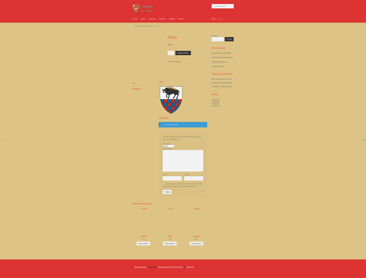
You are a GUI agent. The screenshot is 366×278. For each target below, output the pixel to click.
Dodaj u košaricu (183, 53)
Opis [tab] (133, 83)
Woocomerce (179, 267)
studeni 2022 (215, 105)
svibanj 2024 (215, 99)
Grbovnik (142, 26)
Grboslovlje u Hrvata (218, 66)
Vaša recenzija (168, 149)
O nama (134, 19)
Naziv (165, 175)
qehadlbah (215, 82)
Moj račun (162, 19)
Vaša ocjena (167, 144)
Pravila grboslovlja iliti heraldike (221, 53)
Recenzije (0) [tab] (136, 89)
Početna (136, 26)
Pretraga (215, 36)
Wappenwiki (190, 267)
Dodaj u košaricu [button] (143, 243)
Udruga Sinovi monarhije (166, 267)
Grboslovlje (152, 19)
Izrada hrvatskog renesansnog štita (222, 57)
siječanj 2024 (215, 101)
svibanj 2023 (215, 103)
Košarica (181, 19)
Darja (213, 79)
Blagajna (172, 19)
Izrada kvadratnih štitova (219, 62)
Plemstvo (149, 26)
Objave (143, 19)
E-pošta (187, 175)
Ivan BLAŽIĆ (215, 86)
